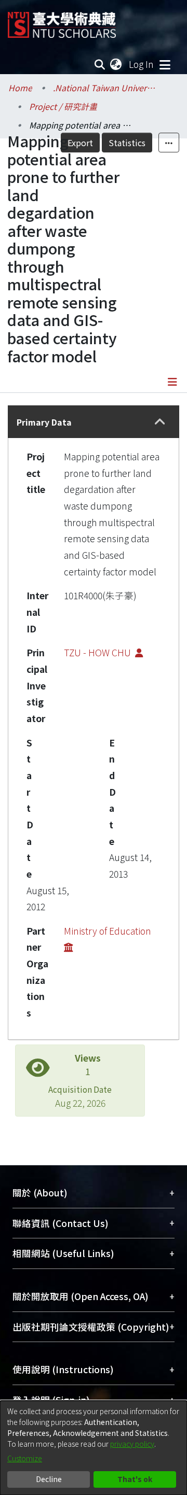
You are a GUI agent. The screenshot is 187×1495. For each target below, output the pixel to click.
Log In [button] (142, 64)
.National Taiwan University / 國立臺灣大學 (105, 87)
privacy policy (132, 1443)
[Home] (62, 21)
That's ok (134, 1479)
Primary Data (44, 422)
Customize (24, 1458)
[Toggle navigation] (164, 64)
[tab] (93, 421)
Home (20, 87)
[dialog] (93, 1448)
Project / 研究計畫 (63, 106)
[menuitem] (116, 64)
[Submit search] (100, 64)
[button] (160, 422)
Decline (49, 1479)
